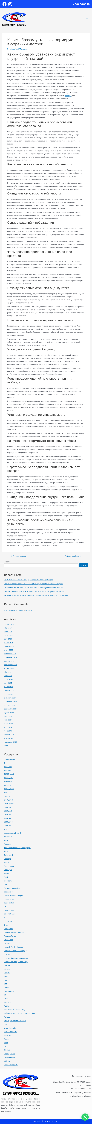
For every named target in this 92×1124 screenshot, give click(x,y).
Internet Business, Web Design (16, 962)
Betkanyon (8, 870)
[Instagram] (10, 4)
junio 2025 (8, 676)
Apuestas (7, 844)
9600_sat (7, 807)
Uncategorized (13, 49)
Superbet (7, 1035)
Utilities (7, 1061)
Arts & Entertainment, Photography (17, 848)
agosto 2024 (9, 713)
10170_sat (8, 770)
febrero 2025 (9, 690)
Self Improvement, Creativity (15, 1021)
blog (5, 884)
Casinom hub (9, 903)
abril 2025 (8, 683)
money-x (68, 96)
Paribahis (7, 1002)
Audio (6, 851)
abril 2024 (8, 727)
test (5, 1046)
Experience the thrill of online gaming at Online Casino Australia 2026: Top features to (37, 595)
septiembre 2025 (10, 665)
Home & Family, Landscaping (15, 951)
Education (8, 921)
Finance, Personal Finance (14, 932)
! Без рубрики (9, 759)
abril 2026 (8, 639)
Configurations (9, 910)
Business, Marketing (12, 888)
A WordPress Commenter (13, 610)
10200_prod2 (9, 774)
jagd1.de (7, 965)
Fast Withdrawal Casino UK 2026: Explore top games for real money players (33, 584)
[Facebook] (4, 4)
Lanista (7, 973)
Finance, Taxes (10, 936)
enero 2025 (8, 694)
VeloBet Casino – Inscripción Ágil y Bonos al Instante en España (28, 580)
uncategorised (9, 1054)
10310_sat (8, 781)
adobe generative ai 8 (12, 833)
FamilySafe (8, 929)
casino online (9, 899)
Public (6, 1006)
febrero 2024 (9, 735)
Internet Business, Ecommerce (16, 958)
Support (7, 1039)
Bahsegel (7, 859)
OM (5, 984)
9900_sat (7, 818)
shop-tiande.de (10, 1028)
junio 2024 (8, 720)
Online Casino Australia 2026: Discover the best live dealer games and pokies (34, 591)
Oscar (6, 998)
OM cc (6, 987)
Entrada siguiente (73, 556)
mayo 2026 (8, 635)
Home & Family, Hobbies (13, 947)
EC (5, 918)
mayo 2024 (8, 724)
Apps (6, 840)
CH (5, 907)
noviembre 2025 (10, 657)
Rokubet (7, 1017)
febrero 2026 (9, 646)
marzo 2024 (8, 731)
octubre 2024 (9, 705)
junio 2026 (8, 632)
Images (7, 954)
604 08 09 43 (82, 4)
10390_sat (8, 785)
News (6, 980)
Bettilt (6, 877)
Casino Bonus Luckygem (13, 896)
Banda (6, 862)
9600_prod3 (9, 804)
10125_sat (8, 767)
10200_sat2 (8, 778)
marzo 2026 (8, 643)
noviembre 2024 (10, 701)
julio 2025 (8, 672)
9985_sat (7, 826)
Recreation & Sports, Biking (14, 1009)
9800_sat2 (8, 811)
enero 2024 (8, 738)
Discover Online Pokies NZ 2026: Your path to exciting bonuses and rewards (33, 588)
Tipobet (7, 1050)
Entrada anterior (18, 556)
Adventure (8, 837)
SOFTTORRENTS (10, 1032)
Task (6, 1043)
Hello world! (30, 610)
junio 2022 (8, 746)
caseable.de (8, 892)
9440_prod (8, 800)
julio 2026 (8, 628)
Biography (8, 881)
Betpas (6, 873)
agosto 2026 (9, 624)
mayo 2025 (8, 679)
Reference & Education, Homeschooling (19, 1013)
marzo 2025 (8, 687)
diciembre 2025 (10, 654)
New (6, 976)
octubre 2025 (9, 661)
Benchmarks (9, 866)
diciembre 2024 (10, 698)
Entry (6, 925)
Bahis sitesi (8, 855)
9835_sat (7, 815)
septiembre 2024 (10, 709)
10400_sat (8, 792)
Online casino (9, 991)
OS (5, 995)
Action (6, 829)
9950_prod (8, 822)
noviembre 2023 (10, 742)
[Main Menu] (87, 19)
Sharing (7, 1024)
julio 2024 (8, 716)
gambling (7, 943)
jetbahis (7, 969)
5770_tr (7, 796)
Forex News (8, 940)
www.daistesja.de (11, 1065)
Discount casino (10, 914)
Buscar (6, 562)
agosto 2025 (9, 668)
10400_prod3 (9, 789)
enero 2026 (8, 650)
